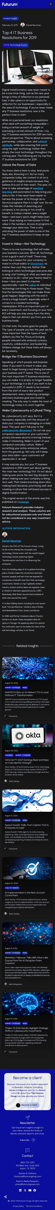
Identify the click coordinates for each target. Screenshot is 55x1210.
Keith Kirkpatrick (15, 984)
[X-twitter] (25, 1190)
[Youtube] (30, 1190)
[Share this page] (5, 1197)
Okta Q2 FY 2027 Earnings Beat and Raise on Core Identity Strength (27, 761)
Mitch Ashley (14, 781)
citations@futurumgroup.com (27, 1176)
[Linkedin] (20, 1190)
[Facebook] (34, 1190)
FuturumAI (13, 716)
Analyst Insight (10, 18)
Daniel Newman (33, 25)
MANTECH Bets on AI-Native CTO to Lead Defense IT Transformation (26, 694)
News (25, 687)
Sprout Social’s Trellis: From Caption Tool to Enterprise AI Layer (27, 826)
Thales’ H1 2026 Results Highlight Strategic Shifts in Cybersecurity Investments (26, 1029)
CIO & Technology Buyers (15, 45)
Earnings (9, 755)
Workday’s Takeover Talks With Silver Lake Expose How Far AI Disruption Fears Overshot (26, 960)
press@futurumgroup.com (27, 1184)
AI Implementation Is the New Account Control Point (25, 894)
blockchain (36, 263)
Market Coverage (12, 687)
